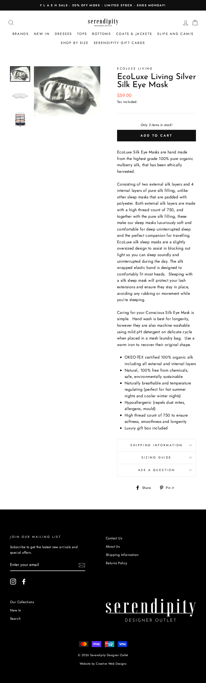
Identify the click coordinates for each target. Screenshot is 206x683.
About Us (113, 546)
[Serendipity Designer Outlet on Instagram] (13, 582)
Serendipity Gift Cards (119, 42)
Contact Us (114, 538)
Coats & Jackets (134, 33)
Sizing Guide (156, 457)
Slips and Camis (175, 33)
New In (42, 33)
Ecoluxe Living (135, 68)
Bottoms (101, 33)
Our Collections (22, 601)
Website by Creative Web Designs (103, 663)
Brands (21, 33)
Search (15, 618)
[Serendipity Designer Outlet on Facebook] (24, 582)
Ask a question (156, 470)
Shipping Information (156, 445)
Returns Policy (116, 562)
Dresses (63, 33)
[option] (103, 5)
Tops (82, 33)
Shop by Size (74, 42)
